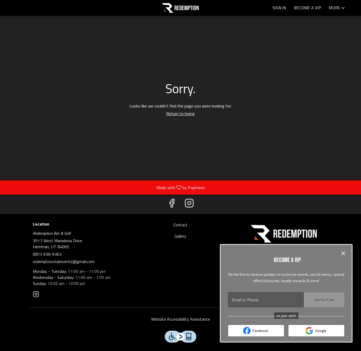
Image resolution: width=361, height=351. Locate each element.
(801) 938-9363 (47, 254)
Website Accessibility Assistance (180, 319)
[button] (337, 8)
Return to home (180, 113)
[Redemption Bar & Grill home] (180, 8)
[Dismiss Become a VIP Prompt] (343, 253)
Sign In (279, 8)
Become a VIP (307, 8)
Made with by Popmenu (104, 187)
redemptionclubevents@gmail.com (64, 262)
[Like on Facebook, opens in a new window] (172, 204)
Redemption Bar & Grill (284, 234)
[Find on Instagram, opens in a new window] (189, 204)
